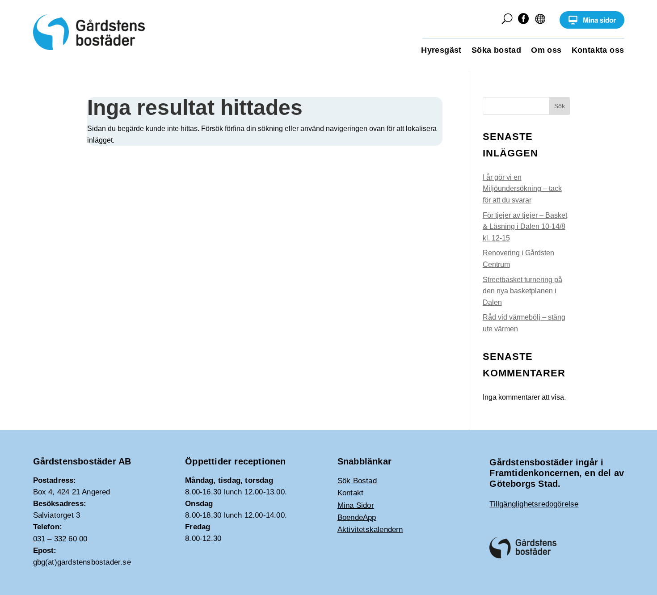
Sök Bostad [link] (357, 481)
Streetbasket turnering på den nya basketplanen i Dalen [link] (522, 291)
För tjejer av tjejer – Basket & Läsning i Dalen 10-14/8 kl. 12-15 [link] (525, 226)
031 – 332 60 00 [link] (60, 539)
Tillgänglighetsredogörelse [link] (533, 504)
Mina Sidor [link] (355, 505)
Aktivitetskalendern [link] (370, 529)
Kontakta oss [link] (598, 51)
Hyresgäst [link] (441, 51)
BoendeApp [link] (356, 517)
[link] (592, 26)
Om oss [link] (546, 51)
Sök (559, 106)
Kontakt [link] (350, 493)
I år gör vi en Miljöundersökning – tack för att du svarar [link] (522, 188)
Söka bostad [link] (496, 51)
